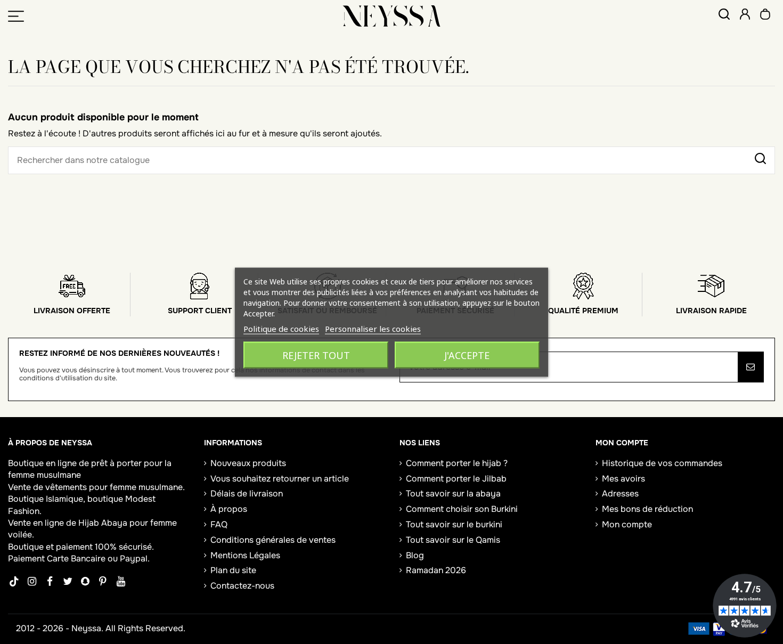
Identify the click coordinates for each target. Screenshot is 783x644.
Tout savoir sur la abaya (453, 493)
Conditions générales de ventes (273, 539)
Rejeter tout (316, 354)
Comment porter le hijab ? (457, 463)
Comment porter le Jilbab (456, 478)
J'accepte (467, 354)
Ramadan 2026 (436, 570)
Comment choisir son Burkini (462, 509)
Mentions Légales (245, 555)
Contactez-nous (242, 585)
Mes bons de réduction (647, 509)
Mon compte (627, 524)
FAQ (218, 524)
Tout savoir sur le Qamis (453, 539)
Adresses (620, 493)
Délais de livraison (246, 493)
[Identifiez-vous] (745, 16)
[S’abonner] (750, 367)
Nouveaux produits (248, 463)
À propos (228, 509)
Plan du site (233, 570)
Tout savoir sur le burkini (454, 524)
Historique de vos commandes (662, 463)
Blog (415, 555)
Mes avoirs (623, 478)
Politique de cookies (281, 328)
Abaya (114, 522)
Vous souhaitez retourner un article (279, 478)
